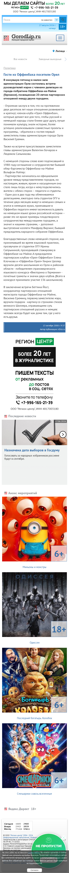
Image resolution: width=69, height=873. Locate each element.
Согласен (34, 870)
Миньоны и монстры (43, 558)
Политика (10, 68)
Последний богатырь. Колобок (40, 709)
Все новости (20, 59)
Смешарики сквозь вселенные (40, 784)
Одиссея (48, 633)
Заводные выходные (50, 59)
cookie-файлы (34, 852)
